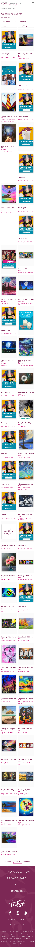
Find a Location (17, 872)
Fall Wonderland (23, 640)
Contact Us (17, 925)
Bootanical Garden (24, 671)
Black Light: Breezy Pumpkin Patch (24, 488)
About (17, 884)
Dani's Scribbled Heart (8, 671)
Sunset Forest (5, 701)
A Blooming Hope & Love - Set (9, 794)
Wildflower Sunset (24, 58)
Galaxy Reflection (6, 763)
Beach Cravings (6, 824)
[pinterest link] (25, 913)
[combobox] (9, 21)
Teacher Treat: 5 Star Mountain (24, 519)
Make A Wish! (22, 396)
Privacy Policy (17, 919)
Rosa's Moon (5, 365)
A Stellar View (5, 303)
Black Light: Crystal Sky (8, 854)
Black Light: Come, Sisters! (24, 824)
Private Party (17, 878)
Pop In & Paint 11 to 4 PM (8, 333)
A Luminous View (6, 212)
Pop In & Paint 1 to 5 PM (8, 57)
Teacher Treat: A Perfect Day (8, 733)
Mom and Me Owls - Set (8, 640)
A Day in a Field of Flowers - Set (23, 794)
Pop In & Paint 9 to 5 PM (25, 242)
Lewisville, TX (5, 8)
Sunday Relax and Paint (25, 365)
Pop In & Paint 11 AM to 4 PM (25, 610)
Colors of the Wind (24, 457)
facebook (10, 913)
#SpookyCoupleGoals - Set (8, 610)
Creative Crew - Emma (25, 579)
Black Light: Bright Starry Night (26, 702)
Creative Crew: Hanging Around (25, 273)
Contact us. (17, 863)
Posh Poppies (5, 579)
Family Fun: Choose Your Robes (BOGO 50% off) (8, 120)
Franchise (17, 891)
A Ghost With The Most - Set (25, 763)
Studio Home (13, 3)
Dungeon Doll (22, 732)
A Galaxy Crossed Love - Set (25, 303)
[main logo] (4, 3)
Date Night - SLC (6, 549)
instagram (17, 913)
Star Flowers (22, 426)
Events (21, 3)
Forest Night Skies (6, 151)
